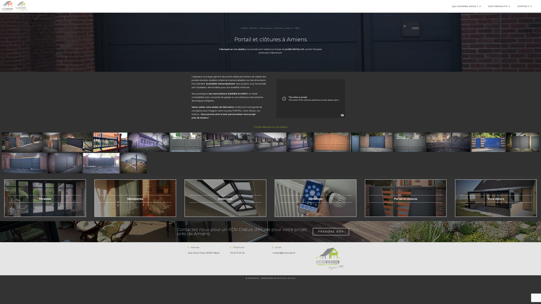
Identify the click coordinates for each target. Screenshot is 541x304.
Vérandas (45, 199)
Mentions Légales (286, 278)
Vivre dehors (496, 199)
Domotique (316, 199)
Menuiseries (135, 199)
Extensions (225, 199)
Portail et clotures (405, 199)
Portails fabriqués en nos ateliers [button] (270, 127)
